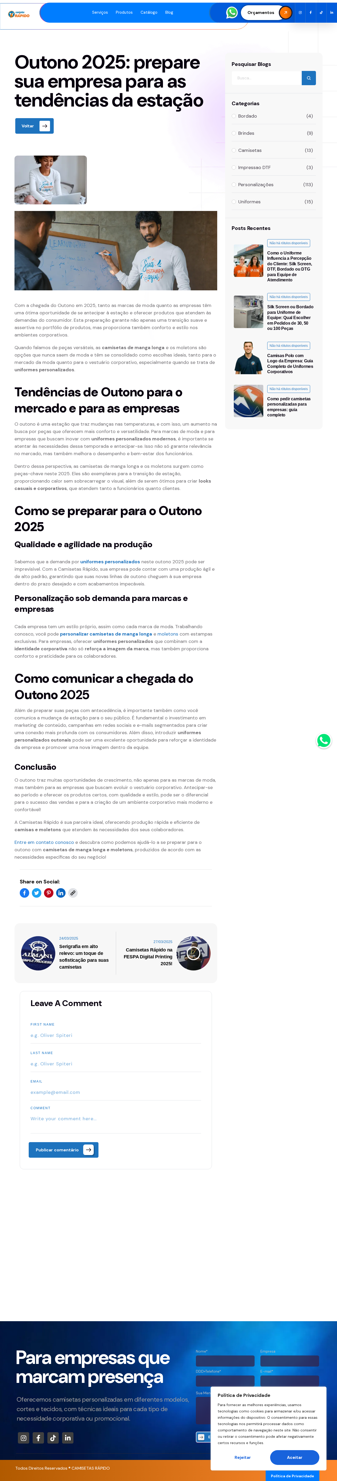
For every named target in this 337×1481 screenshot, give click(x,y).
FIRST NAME (43, 1024)
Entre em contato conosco (44, 842)
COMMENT (41, 1108)
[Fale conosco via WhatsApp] (324, 740)
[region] (268, 1428)
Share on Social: (40, 881)
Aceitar (295, 1457)
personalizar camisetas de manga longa (106, 634)
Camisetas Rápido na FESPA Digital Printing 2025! (148, 956)
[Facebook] (24, 893)
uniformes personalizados (110, 562)
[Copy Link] (73, 893)
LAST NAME (42, 1053)
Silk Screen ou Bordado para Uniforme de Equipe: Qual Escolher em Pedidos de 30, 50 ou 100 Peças (290, 318)
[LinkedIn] (61, 893)
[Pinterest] (48, 893)
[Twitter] (36, 893)
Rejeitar (243, 1457)
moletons (167, 634)
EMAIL (37, 1081)
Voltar (28, 126)
